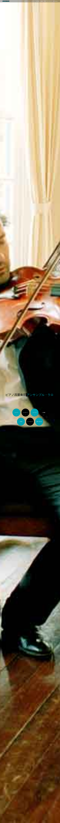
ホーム (25, 1)
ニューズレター (49, 1)
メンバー (28, 1)
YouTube (37, 1)
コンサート (33, 1)
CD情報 (41, 1)
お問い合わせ (55, 1)
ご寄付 (45, 1)
